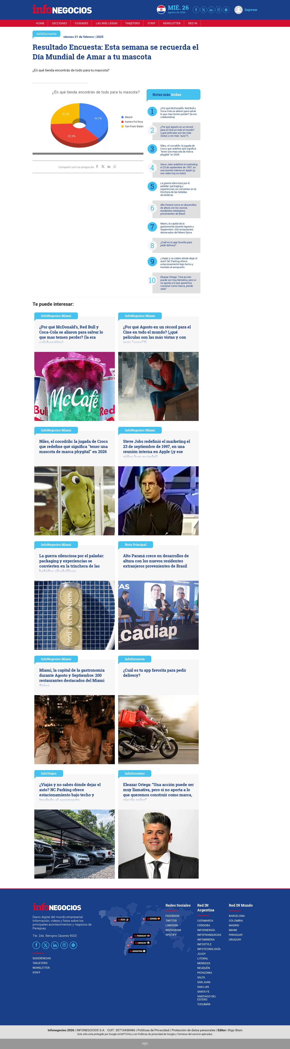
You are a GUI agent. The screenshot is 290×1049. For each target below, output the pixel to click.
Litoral (202, 958)
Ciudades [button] (81, 23)
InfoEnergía (206, 930)
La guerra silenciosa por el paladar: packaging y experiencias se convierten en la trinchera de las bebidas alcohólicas (178, 189)
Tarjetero (132, 23)
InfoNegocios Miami (56, 316)
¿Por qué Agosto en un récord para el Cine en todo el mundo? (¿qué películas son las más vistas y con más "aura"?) (177, 131)
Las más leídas (107, 23)
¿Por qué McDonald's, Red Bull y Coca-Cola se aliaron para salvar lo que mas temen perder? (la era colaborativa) (178, 113)
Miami (233, 930)
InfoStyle (204, 944)
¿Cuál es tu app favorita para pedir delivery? (176, 244)
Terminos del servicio (189, 1034)
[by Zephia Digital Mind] (145, 1044)
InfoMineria (206, 939)
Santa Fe (203, 991)
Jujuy (201, 953)
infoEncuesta (46, 34)
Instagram (173, 930)
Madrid (234, 925)
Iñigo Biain (235, 1030)
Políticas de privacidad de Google (156, 1034)
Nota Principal (135, 544)
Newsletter (172, 23)
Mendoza (203, 963)
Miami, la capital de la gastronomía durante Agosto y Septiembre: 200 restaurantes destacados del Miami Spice (177, 228)
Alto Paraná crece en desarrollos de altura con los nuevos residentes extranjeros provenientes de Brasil (178, 209)
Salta (201, 977)
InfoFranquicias (209, 934)
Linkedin (172, 925)
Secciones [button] (59, 23)
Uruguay (235, 939)
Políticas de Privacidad (153, 1030)
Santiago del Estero (206, 998)
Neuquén (203, 968)
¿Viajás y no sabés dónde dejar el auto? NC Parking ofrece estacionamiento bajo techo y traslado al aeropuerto (178, 263)
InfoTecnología (209, 949)
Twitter (171, 920)
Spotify (171, 934)
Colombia (236, 920)
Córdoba (203, 925)
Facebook (173, 915)
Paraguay (236, 934)
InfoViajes (48, 773)
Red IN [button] (192, 23)
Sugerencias (42, 958)
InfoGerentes (135, 773)
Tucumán (203, 1004)
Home (40, 23)
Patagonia (204, 972)
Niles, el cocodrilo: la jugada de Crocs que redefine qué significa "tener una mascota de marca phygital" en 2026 (178, 150)
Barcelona (237, 915)
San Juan (203, 982)
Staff (151, 23)
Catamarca (205, 920)
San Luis (203, 986)
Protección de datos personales (193, 1030)
